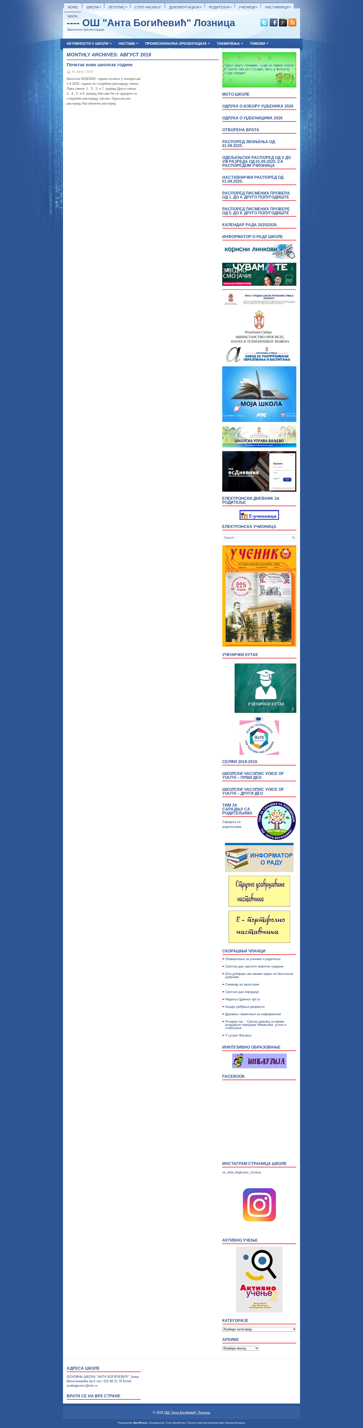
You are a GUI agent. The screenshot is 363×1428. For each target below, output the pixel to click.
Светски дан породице (242, 992)
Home (73, 7)
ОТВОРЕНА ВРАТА (240, 130)
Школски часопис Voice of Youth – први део (253, 775)
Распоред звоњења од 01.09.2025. (248, 144)
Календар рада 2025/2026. (250, 225)
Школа (93, 7)
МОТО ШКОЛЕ (236, 94)
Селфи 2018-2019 (239, 762)
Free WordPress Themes (181, 1422)
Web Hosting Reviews (232, 1422)
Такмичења (230, 43)
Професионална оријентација (177, 43)
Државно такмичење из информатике (253, 1014)
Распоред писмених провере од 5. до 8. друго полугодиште (256, 211)
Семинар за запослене (242, 984)
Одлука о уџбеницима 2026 (252, 118)
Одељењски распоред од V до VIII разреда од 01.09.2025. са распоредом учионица (256, 161)
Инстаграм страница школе (254, 1164)
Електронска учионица (249, 527)
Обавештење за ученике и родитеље (253, 959)
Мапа (73, 16)
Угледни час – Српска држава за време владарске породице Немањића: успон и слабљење (255, 1025)
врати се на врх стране (94, 1396)
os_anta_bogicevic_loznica (241, 1172)
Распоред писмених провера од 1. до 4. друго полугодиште (256, 195)
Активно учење (240, 1240)
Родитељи (220, 7)
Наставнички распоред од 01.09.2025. (252, 179)
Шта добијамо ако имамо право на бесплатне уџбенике (259, 975)
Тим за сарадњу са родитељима (237, 809)
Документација (185, 7)
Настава (128, 43)
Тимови (259, 43)
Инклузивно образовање (251, 1047)
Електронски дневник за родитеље (251, 500)
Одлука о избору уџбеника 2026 (257, 106)
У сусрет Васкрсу (238, 1035)
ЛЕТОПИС (117, 7)
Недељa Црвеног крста (242, 999)
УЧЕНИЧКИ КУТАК (240, 655)
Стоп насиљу (148, 7)
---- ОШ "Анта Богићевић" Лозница (151, 22)
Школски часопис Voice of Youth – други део (253, 791)
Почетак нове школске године (100, 64)
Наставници (278, 7)
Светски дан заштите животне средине (254, 966)
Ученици (248, 7)
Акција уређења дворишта (244, 1007)
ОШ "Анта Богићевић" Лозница (187, 1412)
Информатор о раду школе (252, 237)
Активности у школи (89, 43)
